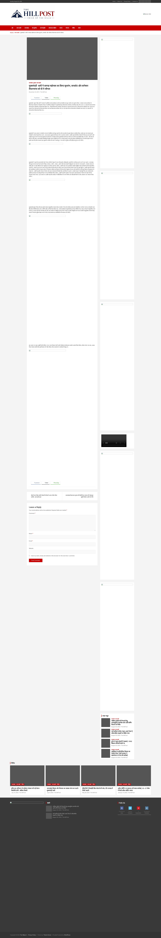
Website (31, 548)
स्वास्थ (61, 28)
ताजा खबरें (19, 28)
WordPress (67, 935)
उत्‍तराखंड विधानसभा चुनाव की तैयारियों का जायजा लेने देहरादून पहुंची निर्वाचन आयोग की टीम (79, 496)
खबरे (48, 803)
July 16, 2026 (14, 792)
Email (31, 541)
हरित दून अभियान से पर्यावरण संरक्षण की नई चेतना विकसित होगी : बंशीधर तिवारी (25, 789)
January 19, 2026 (122, 792)
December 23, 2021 (34, 92)
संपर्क (79, 28)
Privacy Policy (127, 1)
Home (114, 1)
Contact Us (135, 1)
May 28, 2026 (85, 792)
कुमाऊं (34, 82)
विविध (73, 28)
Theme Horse (47, 935)
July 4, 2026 (50, 792)
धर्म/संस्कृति (42, 28)
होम (12, 28)
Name (31, 533)
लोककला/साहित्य (52, 28)
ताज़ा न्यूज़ (105, 716)
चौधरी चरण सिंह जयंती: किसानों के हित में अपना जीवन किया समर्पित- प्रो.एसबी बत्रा (44, 496)
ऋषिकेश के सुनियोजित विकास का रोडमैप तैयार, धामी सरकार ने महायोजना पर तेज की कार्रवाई (120, 753)
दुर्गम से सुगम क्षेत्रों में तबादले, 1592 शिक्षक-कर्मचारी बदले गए (121, 742)
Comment (32, 513)
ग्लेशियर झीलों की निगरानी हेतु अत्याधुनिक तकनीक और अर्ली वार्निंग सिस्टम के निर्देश (121, 723)
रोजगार (67, 28)
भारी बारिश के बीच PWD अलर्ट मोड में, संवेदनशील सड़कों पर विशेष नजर (122, 732)
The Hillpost (23, 935)
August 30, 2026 (115, 726)
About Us (119, 1)
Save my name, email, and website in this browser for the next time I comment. (53, 556)
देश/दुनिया (34, 28)
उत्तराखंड (27, 28)
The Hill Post (43, 92)
